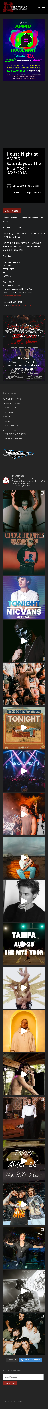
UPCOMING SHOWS (11, 403)
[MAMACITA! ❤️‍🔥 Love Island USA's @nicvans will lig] (24, 814)
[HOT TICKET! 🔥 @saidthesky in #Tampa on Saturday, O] (24, 1031)
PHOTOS (6, 416)
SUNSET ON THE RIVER (15, 434)
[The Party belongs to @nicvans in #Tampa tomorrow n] (24, 684)
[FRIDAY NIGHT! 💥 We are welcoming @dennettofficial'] (24, 1161)
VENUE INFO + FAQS (12, 399)
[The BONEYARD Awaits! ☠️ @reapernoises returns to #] (24, 641)
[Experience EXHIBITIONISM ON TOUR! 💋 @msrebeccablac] (24, 988)
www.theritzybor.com (12, 295)
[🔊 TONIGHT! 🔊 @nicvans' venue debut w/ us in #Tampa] (24, 597)
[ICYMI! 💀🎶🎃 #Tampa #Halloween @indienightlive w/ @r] (24, 1334)
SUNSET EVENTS (10, 430)
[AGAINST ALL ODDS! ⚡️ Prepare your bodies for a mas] (24, 1204)
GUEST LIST (8, 412)
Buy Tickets (11, 210)
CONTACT (7, 421)
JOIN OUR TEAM (12, 425)
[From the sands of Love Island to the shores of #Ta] (24, 1074)
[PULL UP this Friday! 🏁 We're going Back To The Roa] (24, 944)
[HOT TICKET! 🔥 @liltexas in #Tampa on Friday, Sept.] (24, 1291)
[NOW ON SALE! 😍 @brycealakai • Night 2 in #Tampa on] (24, 771)
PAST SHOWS (11, 407)
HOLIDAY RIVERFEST (14, 438)
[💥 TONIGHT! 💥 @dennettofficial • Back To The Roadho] (24, 728)
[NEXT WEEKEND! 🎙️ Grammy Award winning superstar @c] (24, 554)
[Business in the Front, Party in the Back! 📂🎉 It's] (24, 1118)
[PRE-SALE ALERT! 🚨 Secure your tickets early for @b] (24, 901)
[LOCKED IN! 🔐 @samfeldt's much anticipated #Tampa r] (24, 1248)
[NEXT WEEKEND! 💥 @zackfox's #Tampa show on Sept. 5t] (24, 511)
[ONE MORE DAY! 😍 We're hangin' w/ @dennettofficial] (24, 858)
